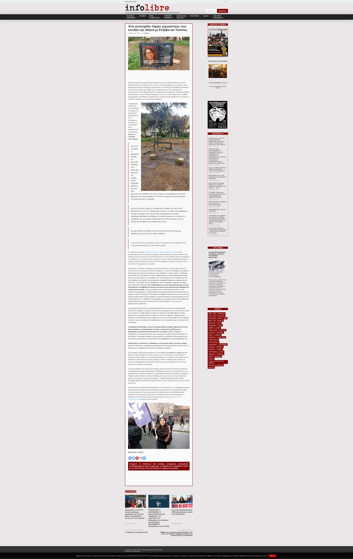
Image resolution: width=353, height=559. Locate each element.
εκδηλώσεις (212, 337)
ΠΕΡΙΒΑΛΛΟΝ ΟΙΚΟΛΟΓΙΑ (182, 17)
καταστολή (212, 349)
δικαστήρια (220, 332)
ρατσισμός (212, 365)
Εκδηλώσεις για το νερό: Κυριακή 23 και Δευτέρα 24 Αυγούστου (217, 177)
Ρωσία (219, 323)
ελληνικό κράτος (213, 339)
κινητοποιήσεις (213, 351)
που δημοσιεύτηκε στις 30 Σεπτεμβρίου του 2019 (160, 252)
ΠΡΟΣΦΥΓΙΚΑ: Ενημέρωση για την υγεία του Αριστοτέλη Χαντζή (218, 203)
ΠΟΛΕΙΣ (206, 16)
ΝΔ (214, 320)
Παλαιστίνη (212, 323)
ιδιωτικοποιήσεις (214, 342)
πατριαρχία (220, 354)
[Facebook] (225, 1)
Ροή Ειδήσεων (218, 133)
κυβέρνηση (212, 354)
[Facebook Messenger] (144, 457)
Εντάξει (272, 555)
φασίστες (211, 367)
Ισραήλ (220, 318)
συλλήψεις (220, 365)
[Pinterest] (137, 457)
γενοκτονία (212, 332)
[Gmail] (140, 457)
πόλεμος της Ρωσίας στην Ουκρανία (216, 362)
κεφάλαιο (219, 349)
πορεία (211, 356)
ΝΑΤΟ (210, 320)
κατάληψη (211, 347)
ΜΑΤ (225, 318)
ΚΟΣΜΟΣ (142, 16)
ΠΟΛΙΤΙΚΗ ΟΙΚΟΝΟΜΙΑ (131, 17)
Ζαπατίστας (221, 316)
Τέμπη (220, 325)
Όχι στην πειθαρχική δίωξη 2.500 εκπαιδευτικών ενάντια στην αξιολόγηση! (182, 512)
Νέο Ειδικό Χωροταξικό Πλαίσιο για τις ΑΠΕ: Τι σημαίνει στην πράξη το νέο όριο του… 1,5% (217, 185)
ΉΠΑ (210, 313)
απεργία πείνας (213, 330)
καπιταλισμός (223, 344)
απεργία (217, 327)
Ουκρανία (220, 320)
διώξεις (211, 335)
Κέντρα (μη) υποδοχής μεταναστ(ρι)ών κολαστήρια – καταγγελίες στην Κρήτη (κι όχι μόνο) (217, 230)
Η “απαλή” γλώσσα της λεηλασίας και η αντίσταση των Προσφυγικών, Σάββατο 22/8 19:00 (217, 195)
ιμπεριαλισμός (213, 344)
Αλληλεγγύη (221, 313)
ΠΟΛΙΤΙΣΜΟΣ (194, 16)
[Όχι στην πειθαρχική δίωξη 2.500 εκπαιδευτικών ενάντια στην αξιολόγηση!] (182, 508)
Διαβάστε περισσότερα (216, 294)
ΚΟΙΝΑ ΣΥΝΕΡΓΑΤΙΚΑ (154, 17)
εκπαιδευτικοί (221, 337)
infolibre (146, 33)
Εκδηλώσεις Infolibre (218, 24)
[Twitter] (227, 1)
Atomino (137, 551)
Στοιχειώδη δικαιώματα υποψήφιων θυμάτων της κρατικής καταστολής (217, 254)
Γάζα (210, 316)
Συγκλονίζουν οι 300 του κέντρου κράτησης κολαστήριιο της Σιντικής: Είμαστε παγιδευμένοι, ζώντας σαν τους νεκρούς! (135, 514)
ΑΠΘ (214, 313)
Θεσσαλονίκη (212, 318)
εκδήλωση (218, 335)
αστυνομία (222, 330)
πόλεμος (211, 359)
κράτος (221, 351)
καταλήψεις (219, 347)
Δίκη (214, 316)
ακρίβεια (211, 327)
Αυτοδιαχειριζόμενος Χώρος (218, 82)
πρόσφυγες (218, 356)
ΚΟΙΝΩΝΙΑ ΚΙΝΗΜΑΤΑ (168, 16)
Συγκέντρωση (212, 325)
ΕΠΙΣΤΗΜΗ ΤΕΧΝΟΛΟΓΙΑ (218, 17)
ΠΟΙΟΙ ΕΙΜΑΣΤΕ (213, 61)
